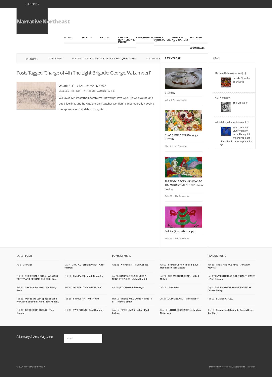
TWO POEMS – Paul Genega (87, 310)
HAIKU (85, 37)
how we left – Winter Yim (86, 299)
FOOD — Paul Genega (132, 287)
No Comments (180, 100)
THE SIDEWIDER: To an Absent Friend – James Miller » (101, 58)
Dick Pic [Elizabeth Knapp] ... (180, 231)
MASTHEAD (196, 37)
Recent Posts (173, 58)
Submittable (197, 47)
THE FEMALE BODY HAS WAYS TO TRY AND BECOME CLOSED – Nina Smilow (184, 185)
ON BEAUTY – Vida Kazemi (87, 287)
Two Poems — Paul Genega (133, 265)
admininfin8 (103, 91)
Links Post (173, 287)
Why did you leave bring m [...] (232, 122)
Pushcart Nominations (180, 39)
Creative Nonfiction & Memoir (126, 39)
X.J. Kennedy (222, 97)
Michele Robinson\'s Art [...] (230, 73)
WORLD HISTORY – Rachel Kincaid (82, 86)
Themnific (250, 366)
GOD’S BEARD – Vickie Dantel (183, 299)
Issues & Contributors (162, 39)
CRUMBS (170, 93)
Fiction (104, 37)
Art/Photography (145, 37)
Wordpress (226, 366)
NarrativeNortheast (43, 21)
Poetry (68, 37)
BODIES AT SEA (224, 299)
